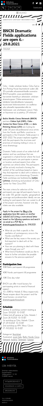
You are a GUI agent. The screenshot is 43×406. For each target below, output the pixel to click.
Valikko (22, 13)
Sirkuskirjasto (10, 391)
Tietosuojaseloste (7, 400)
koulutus (14, 339)
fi (7, 8)
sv (15, 8)
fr (19, 8)
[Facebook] (33, 3)
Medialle (4, 402)
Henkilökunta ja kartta (13, 386)
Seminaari (22, 339)
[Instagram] (40, 3)
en (11, 8)
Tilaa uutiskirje (6, 398)
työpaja (30, 339)
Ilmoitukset (16, 20)
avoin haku (17, 337)
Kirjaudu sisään (37, 7)
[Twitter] (36, 3)
